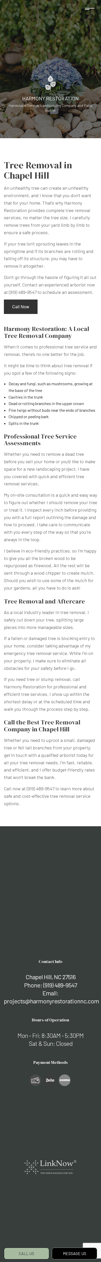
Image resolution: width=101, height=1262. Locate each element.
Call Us (26, 1253)
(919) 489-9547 (60, 985)
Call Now (20, 307)
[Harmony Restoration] (50, 83)
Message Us (74, 1253)
